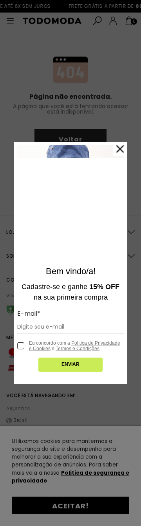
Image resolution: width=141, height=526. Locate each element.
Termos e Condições (77, 348)
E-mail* (28, 313)
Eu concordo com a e (74, 345)
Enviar (70, 364)
